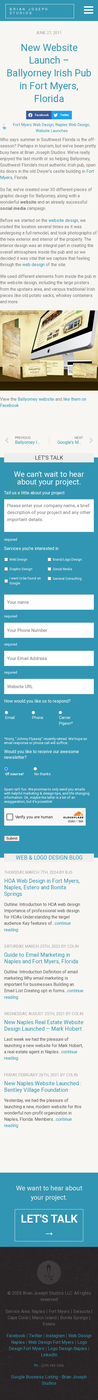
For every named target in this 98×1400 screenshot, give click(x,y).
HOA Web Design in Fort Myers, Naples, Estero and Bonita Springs (42, 887)
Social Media (62, 569)
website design (63, 220)
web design (33, 264)
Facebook (16, 1335)
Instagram (55, 1335)
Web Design (18, 559)
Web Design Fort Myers (51, 1342)
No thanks (42, 774)
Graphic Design (21, 569)
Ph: (36, 1366)
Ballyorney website (36, 399)
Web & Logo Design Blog (49, 857)
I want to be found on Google (25, 580)
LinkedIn (49, 1354)
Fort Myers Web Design (33, 125)
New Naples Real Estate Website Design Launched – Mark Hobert (44, 1025)
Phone (37, 717)
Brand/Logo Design (67, 559)
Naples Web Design (72, 125)
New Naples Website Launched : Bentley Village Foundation (42, 1086)
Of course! (14, 774)
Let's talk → (49, 1225)
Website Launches (52, 131)
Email (10, 717)
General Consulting (67, 579)
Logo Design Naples (67, 1348)
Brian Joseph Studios (29, 11)
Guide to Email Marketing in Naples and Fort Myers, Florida (41, 958)
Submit (11, 838)
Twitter (35, 1335)
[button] (38, 115)
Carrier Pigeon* (66, 720)
